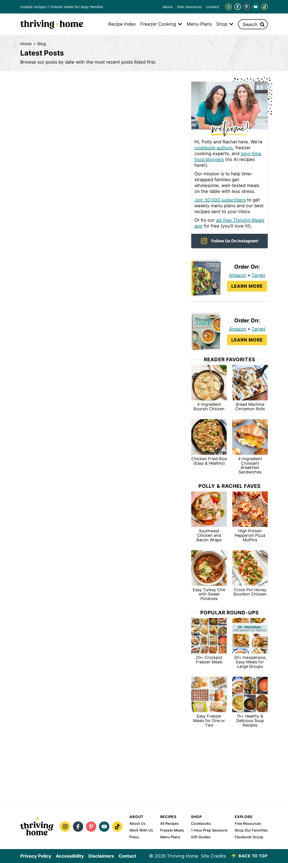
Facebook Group (249, 837)
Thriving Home (51, 24)
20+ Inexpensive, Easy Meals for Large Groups (250, 662)
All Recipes (169, 823)
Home (26, 43)
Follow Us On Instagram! (235, 241)
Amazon (237, 275)
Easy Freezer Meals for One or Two (209, 720)
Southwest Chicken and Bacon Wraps (209, 535)
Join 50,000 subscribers (220, 200)
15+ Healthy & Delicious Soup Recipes (250, 720)
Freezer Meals (172, 830)
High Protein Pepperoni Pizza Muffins (250, 535)
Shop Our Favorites (251, 830)
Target (258, 275)
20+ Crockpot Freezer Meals (209, 659)
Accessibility (70, 856)
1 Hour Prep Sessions (209, 830)
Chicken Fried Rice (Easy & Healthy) (209, 461)
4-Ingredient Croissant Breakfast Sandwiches (250, 465)
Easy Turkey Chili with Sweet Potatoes (209, 594)
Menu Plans (170, 837)
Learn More (247, 286)
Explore (244, 816)
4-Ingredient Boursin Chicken (209, 406)
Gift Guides (201, 837)
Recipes (168, 816)
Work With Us (141, 830)
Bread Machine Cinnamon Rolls (250, 406)
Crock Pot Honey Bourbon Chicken (250, 592)
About (168, 6)
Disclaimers (101, 856)
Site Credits (213, 856)
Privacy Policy (35, 856)
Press (134, 837)
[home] (37, 826)
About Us (137, 823)
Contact (212, 6)
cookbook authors (213, 147)
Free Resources (189, 6)
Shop (196, 816)
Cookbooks (201, 823)
